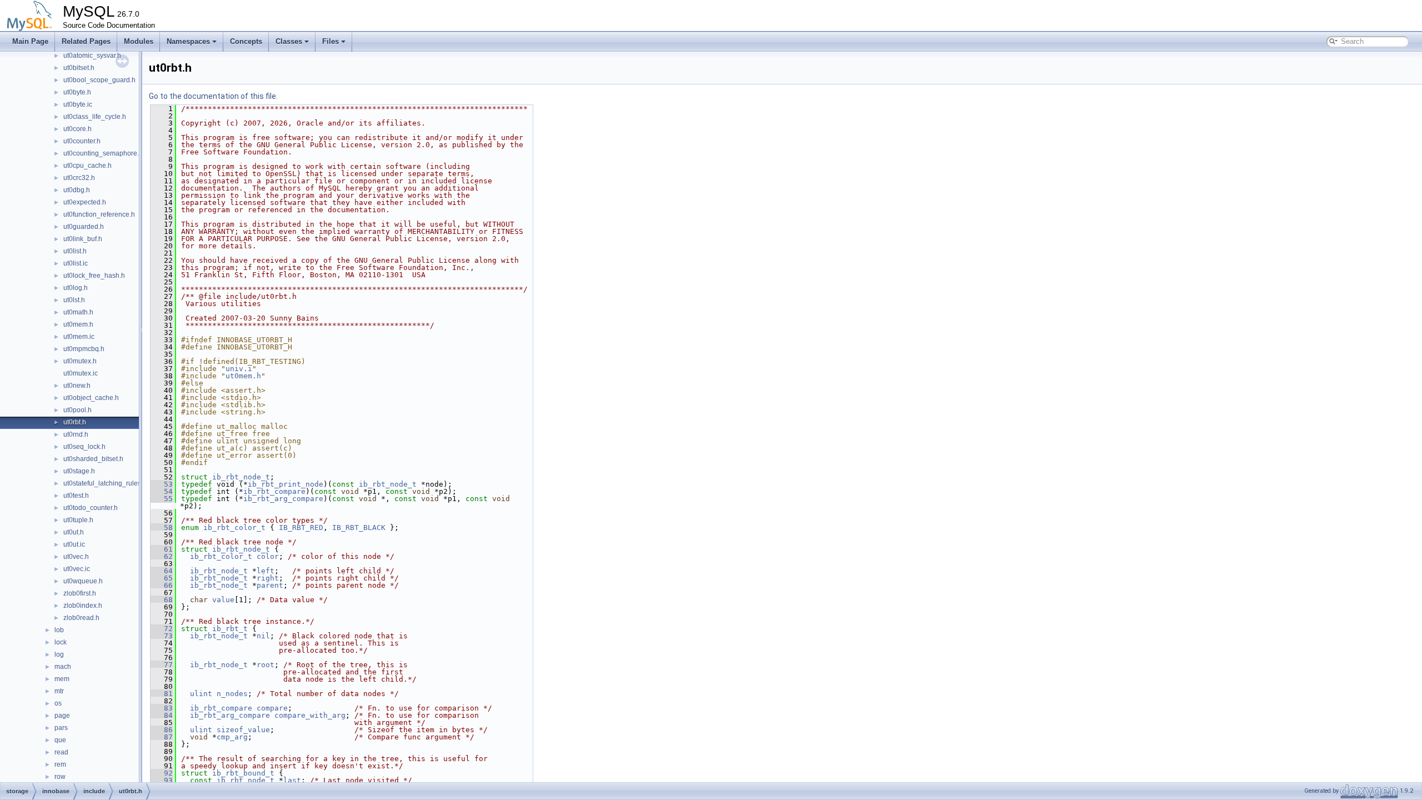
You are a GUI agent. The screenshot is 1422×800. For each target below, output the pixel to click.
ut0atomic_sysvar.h (92, 55)
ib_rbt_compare (274, 491)
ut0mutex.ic (80, 373)
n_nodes (232, 693)
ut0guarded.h (83, 227)
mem (61, 679)
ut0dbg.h (76, 190)
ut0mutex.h (80, 361)
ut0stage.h (79, 471)
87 (162, 737)
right (268, 578)
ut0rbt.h (74, 422)
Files (330, 41)
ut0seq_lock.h (84, 447)
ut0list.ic (75, 263)
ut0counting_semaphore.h (103, 153)
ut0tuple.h (78, 520)
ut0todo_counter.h (90, 508)
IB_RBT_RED (301, 527)
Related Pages (86, 41)
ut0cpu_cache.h (87, 165)
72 (162, 628)
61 (162, 549)
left (265, 571)
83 (162, 708)
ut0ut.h (73, 532)
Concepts (246, 41)
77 (162, 665)
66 (162, 585)
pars (61, 728)
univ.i (239, 368)
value (223, 600)
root (265, 665)
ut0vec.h (76, 557)
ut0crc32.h (79, 178)
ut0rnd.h (75, 434)
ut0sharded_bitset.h (93, 459)
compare (272, 708)
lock (60, 642)
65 (162, 578)
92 (162, 773)
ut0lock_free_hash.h (94, 275)
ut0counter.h (82, 141)
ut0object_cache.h (91, 398)
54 (162, 491)
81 (162, 693)
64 (162, 571)
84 (162, 715)
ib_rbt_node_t (241, 477)
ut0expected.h (84, 202)
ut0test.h (76, 495)
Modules (138, 41)
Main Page (30, 41)
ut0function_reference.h (99, 214)
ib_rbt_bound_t (243, 773)
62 (162, 556)
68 (162, 600)
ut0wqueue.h (83, 581)
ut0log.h (75, 288)
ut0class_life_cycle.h (94, 117)
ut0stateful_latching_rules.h (105, 483)
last (292, 780)
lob (59, 630)
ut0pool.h (77, 410)
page (62, 715)
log (59, 654)
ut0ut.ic (74, 544)
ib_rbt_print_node (285, 484)
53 (162, 484)
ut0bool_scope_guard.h (99, 80)
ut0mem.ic (78, 337)
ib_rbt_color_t (234, 527)
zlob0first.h (79, 593)
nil (263, 636)
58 (162, 527)
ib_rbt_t (230, 628)
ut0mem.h (78, 324)
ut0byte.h (77, 92)
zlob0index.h (82, 605)
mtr (59, 691)
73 (162, 636)
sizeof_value (243, 730)
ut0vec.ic (76, 569)
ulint (201, 693)
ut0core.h (77, 129)
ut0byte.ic (77, 104)
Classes (289, 41)
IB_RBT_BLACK (358, 527)
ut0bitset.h (78, 68)
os (58, 703)
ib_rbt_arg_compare (283, 498)
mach (62, 667)
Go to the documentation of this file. (213, 96)
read (61, 752)
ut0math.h (78, 312)
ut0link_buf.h (82, 239)
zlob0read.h (81, 618)
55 (162, 498)
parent (270, 585)
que (60, 740)
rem (60, 764)
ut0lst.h (74, 300)
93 (162, 780)
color (268, 556)
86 (162, 730)
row (60, 777)
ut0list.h (75, 251)
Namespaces (188, 41)
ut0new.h (77, 385)
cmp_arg (232, 737)
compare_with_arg (310, 715)
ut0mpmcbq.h (83, 349)
